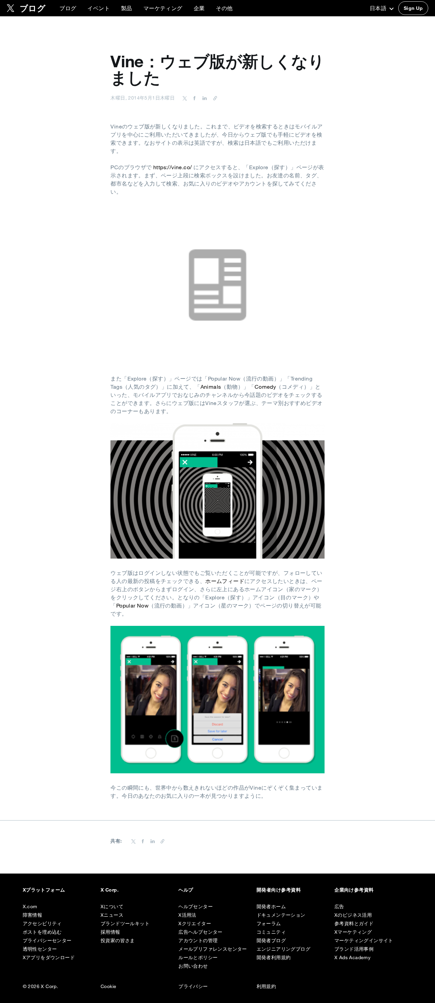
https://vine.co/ (172, 167)
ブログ (67, 8)
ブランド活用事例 (353, 949)
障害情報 (32, 915)
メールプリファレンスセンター (212, 949)
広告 (339, 906)
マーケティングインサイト (363, 940)
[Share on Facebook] (193, 98)
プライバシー (193, 986)
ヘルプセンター (195, 906)
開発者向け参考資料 (279, 890)
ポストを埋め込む (42, 932)
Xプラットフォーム (44, 890)
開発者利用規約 (274, 957)
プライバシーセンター (47, 940)
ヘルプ (185, 890)
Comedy (265, 386)
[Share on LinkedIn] (203, 98)
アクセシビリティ (42, 923)
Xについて (112, 906)
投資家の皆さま (118, 940)
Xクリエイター (194, 923)
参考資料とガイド (353, 923)
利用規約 (266, 986)
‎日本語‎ (379, 8)
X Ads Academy (352, 957)
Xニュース (112, 915)
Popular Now (132, 605)
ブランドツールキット (125, 923)
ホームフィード (224, 581)
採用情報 (110, 932)
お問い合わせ (193, 966)
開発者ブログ (271, 940)
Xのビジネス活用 (353, 915)
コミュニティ (271, 932)
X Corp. (110, 890)
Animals (211, 386)
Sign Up (413, 8)
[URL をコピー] (213, 98)
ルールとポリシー (198, 957)
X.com (30, 906)
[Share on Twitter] (184, 98)
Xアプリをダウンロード (49, 957)
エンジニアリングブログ (283, 949)
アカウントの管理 (198, 940)
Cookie (108, 986)
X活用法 (187, 915)
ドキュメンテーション (281, 915)
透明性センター (40, 949)
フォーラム (269, 923)
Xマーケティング (353, 932)
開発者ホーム (271, 906)
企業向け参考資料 (354, 890)
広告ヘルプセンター (200, 932)
